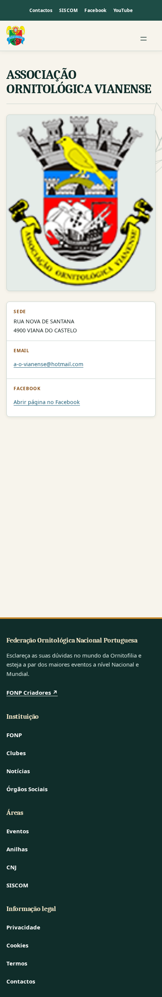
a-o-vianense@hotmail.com (48, 364)
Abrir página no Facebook (47, 402)
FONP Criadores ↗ (32, 692)
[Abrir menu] (143, 38)
